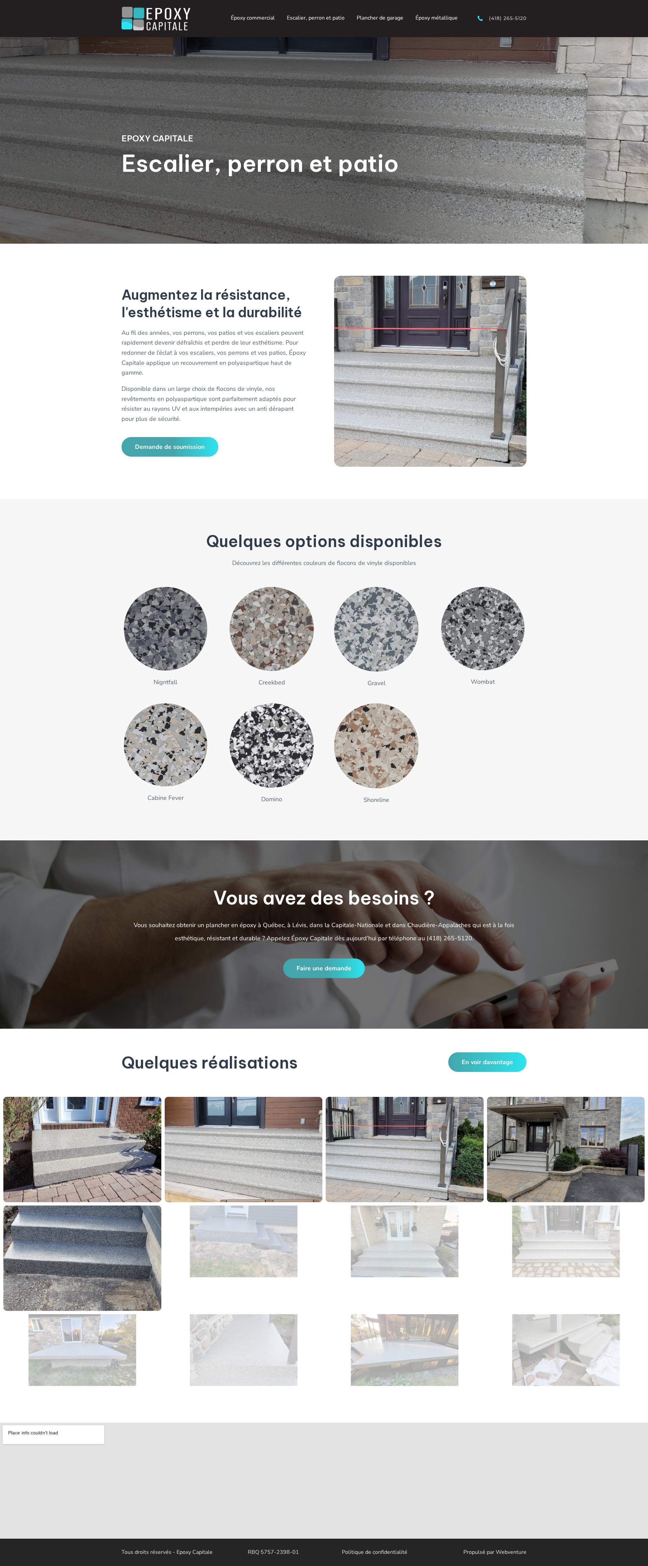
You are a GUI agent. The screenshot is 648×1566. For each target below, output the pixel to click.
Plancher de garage (380, 18)
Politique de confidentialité (374, 1552)
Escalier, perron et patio (316, 18)
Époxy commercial (253, 18)
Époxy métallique (436, 18)
